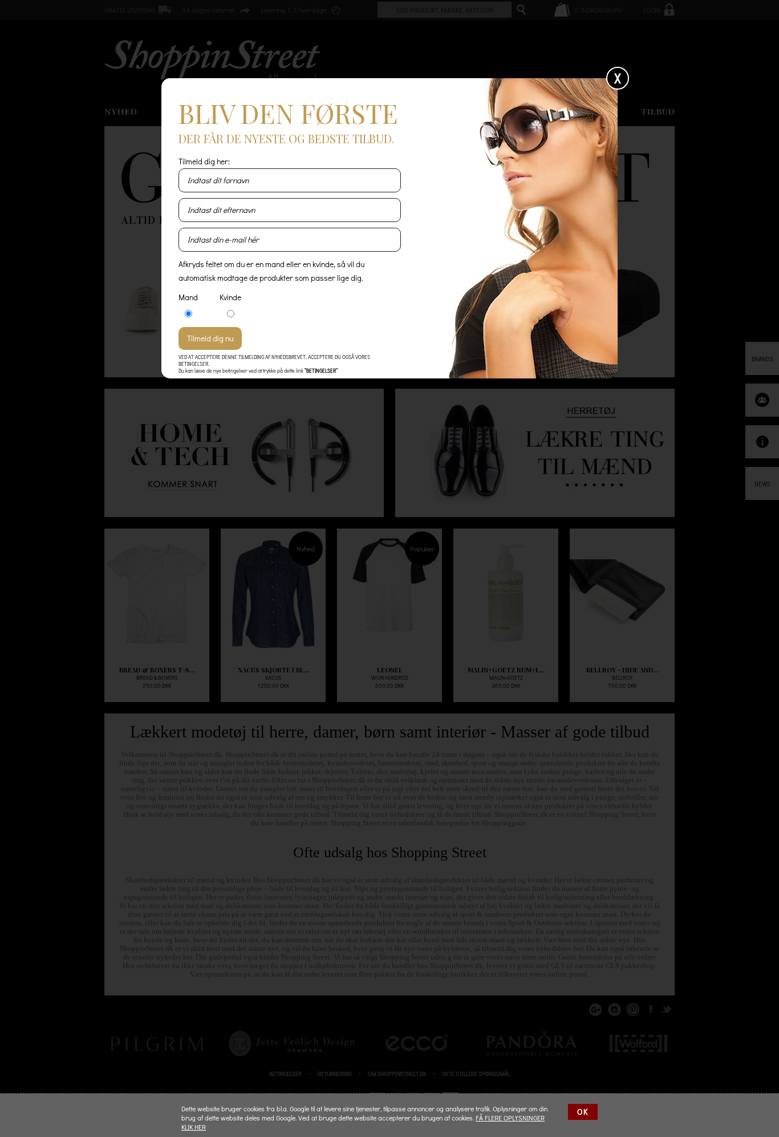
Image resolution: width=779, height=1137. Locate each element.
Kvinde (230, 297)
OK (583, 1111)
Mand (188, 297)
